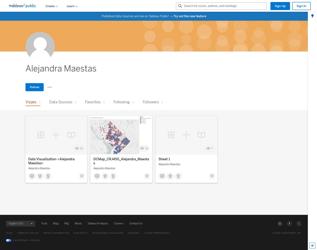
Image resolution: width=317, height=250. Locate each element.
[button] (280, 224)
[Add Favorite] (81, 176)
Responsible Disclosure (107, 233)
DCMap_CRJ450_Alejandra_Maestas (121, 161)
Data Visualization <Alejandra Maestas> (51, 161)
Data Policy (81, 233)
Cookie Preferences (157, 233)
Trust (44, 223)
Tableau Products (98, 223)
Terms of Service (28, 233)
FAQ (66, 223)
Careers (118, 223)
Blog (55, 223)
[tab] (312, 16)
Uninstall (134, 233)
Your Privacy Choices (26, 240)
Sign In (301, 6)
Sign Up (280, 6)
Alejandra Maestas (39, 168)
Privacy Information (56, 233)
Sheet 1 (164, 159)
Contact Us (135, 223)
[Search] (180, 6)
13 (81, 148)
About (78, 223)
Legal (9, 233)
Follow (34, 87)
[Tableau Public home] (22, 6)
